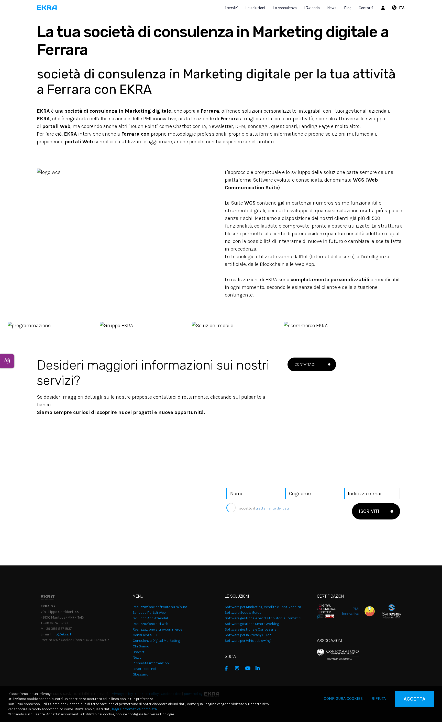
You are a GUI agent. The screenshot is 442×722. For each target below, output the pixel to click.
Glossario (140, 674)
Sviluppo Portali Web (149, 612)
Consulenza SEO (146, 635)
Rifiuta (379, 698)
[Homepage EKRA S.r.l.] (47, 7)
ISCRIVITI (369, 511)
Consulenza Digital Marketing (156, 640)
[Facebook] (229, 668)
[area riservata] (384, 7)
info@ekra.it (61, 634)
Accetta (414, 699)
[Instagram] (239, 668)
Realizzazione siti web (150, 624)
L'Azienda (312, 7)
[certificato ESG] (388, 611)
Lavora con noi (144, 669)
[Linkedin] (259, 668)
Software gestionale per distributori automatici (263, 618)
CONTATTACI (304, 364)
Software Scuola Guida (243, 612)
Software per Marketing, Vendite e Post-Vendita (263, 607)
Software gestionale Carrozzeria (251, 629)
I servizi (231, 7)
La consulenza (285, 7)
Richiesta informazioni (151, 663)
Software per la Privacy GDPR (248, 635)
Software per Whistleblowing (248, 640)
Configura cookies (343, 698)
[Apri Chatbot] (7, 361)
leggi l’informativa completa (134, 709)
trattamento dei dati (272, 508)
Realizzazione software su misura (160, 607)
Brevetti (139, 652)
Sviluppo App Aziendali (151, 618)
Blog (347, 7)
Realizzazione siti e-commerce (157, 629)
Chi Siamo (141, 646)
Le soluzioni (255, 7)
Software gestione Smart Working (252, 624)
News (332, 7)
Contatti (366, 7)
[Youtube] (249, 668)
